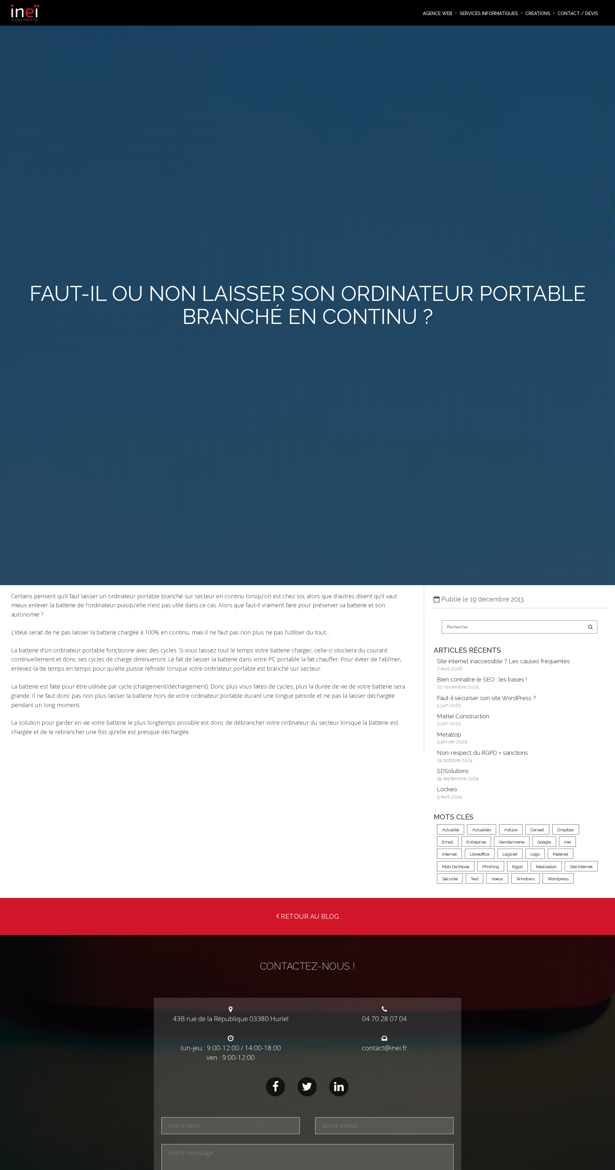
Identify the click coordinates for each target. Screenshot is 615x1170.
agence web (437, 13)
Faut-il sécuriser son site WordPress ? (486, 698)
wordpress (558, 878)
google (544, 842)
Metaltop (449, 734)
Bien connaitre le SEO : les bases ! (482, 679)
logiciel (510, 854)
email (447, 842)
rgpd (517, 866)
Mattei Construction (463, 716)
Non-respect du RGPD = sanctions (482, 752)
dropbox (565, 829)
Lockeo (447, 789)
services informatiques (489, 13)
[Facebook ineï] (275, 1086)
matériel (560, 854)
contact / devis (578, 13)
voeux (497, 878)
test (474, 878)
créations (537, 13)
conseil (537, 829)
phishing (490, 866)
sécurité (450, 878)
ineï (567, 842)
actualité (450, 829)
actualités (481, 829)
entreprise (476, 842)
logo (535, 854)
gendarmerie (511, 842)
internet (449, 854)
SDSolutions (453, 771)
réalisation (546, 866)
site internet (581, 866)
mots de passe (455, 866)
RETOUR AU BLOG (309, 916)
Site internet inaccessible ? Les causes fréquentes (503, 661)
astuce (510, 829)
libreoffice (479, 854)
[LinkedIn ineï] (338, 1086)
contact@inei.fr (384, 1047)
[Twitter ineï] (307, 1086)
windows (525, 878)
